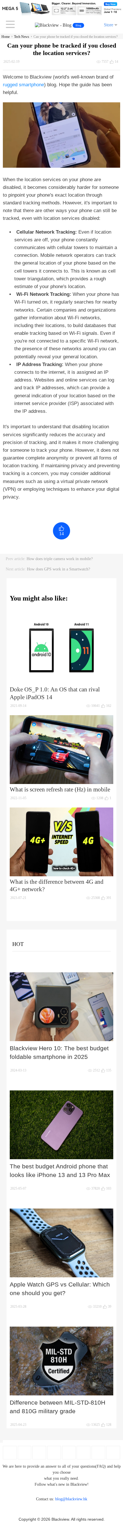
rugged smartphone (23, 84)
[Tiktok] (98, 1452)
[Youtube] (39, 1452)
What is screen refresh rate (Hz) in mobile (60, 789)
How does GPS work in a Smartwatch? (58, 569)
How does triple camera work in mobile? (60, 559)
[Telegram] (113, 1452)
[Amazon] (69, 1452)
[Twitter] (24, 1452)
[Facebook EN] (10, 1452)
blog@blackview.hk (71, 1499)
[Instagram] (54, 1452)
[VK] (83, 1452)
